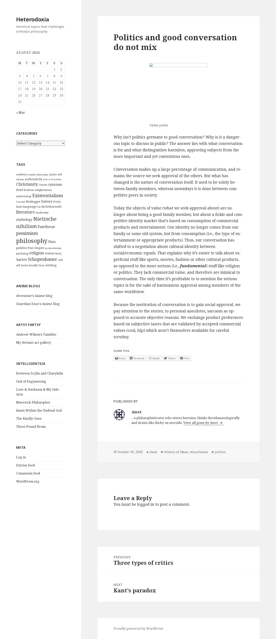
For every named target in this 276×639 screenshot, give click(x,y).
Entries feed (25, 465)
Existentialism (47, 195)
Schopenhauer (42, 259)
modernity (42, 212)
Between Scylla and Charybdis (39, 373)
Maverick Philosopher (33, 402)
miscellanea (199, 452)
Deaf (19, 190)
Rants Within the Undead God (39, 410)
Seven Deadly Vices (33, 265)
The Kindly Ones (28, 418)
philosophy (31, 241)
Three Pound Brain (31, 426)
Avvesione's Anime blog (34, 295)
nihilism (26, 226)
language (30, 206)
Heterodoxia (32, 19)
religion (36, 253)
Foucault (20, 201)
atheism (20, 179)
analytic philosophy (38, 174)
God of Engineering (31, 381)
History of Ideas (176, 452)
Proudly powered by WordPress (138, 628)
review (49, 253)
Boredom (56, 179)
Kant (19, 206)
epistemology (24, 196)
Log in (21, 457)
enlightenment (43, 189)
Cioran (43, 184)
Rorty (58, 253)
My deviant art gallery (33, 342)
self (18, 265)
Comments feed (28, 473)
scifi (60, 260)
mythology (24, 219)
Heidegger (33, 201)
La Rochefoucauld (49, 206)
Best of (47, 179)
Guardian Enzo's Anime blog (38, 304)
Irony (57, 201)
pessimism (27, 233)
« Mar (20, 112)
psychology (22, 253)
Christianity (27, 184)
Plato (52, 241)
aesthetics (21, 174)
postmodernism (53, 248)
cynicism (55, 184)
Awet (153, 452)
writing (51, 265)
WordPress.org (27, 481)
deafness (28, 189)
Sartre (21, 259)
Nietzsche (45, 218)
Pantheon (46, 226)
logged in (145, 504)
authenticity (33, 179)
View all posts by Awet (201, 422)
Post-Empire (36, 248)
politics (21, 248)
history (47, 201)
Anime (53, 174)
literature (25, 212)
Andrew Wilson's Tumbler (36, 334)
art (60, 174)
